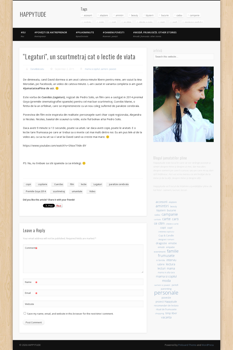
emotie (172, 243)
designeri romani (166, 239)
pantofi (175, 284)
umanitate (77, 191)
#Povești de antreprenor (50, 34)
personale (166, 293)
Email (31, 293)
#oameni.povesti (113, 34)
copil (169, 227)
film (72, 184)
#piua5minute (85, 34)
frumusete (166, 255)
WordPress (208, 345)
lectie (83, 184)
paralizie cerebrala (119, 184)
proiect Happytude (166, 301)
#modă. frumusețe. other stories (155, 34)
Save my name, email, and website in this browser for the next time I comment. (70, 313)
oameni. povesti (108, 69)
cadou (179, 15)
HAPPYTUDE (33, 14)
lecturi (161, 268)
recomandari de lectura (166, 305)
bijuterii (149, 15)
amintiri (119, 15)
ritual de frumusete (166, 309)
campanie (195, 15)
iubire (161, 264)
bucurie (165, 15)
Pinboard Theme (187, 345)
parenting (166, 288)
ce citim (159, 223)
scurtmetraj (59, 191)
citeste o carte (172, 223)
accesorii (88, 15)
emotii (161, 247)
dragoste (161, 243)
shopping (159, 313)
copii (28, 184)
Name (31, 282)
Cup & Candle (166, 235)
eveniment (159, 251)
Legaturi (98, 184)
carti (175, 219)
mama (171, 268)
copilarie (42, 184)
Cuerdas (58, 184)
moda (166, 280)
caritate (157, 219)
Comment (31, 248)
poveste (166, 297)
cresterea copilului (166, 231)
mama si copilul (92, 69)
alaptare (104, 15)
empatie (170, 247)
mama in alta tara (166, 272)
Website (29, 304)
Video (92, 191)
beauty (134, 15)
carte (166, 219)
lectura (170, 264)
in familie (160, 260)
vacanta (166, 317)
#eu (23, 34)
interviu (171, 260)
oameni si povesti (162, 285)
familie (173, 251)
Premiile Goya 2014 (36, 191)
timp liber (171, 313)
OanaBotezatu (37, 69)
